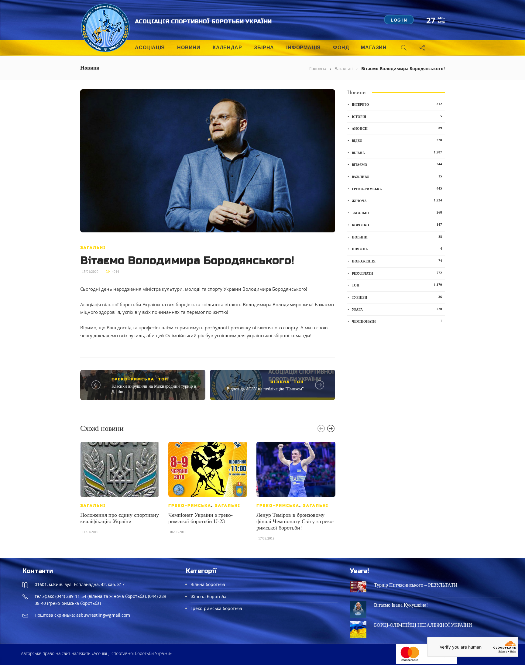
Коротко (397, 225)
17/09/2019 (266, 538)
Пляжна (397, 249)
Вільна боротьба (207, 584)
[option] (120, 490)
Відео (397, 140)
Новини (189, 47)
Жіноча (397, 200)
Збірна (264, 47)
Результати (397, 273)
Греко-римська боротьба (216, 608)
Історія (397, 116)
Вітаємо (397, 164)
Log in (399, 20)
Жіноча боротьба (208, 596)
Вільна (280, 382)
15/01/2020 (90, 271)
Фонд (341, 47)
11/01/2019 (90, 532)
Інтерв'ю (397, 104)
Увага (397, 309)
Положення (397, 261)
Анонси (397, 128)
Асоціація (150, 47)
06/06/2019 (178, 532)
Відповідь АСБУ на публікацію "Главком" (265, 389)
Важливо (397, 176)
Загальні (344, 68)
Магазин (374, 47)
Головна (317, 68)
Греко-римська (133, 379)
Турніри (397, 297)
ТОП (163, 379)
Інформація (303, 47)
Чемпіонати (397, 321)
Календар (227, 47)
